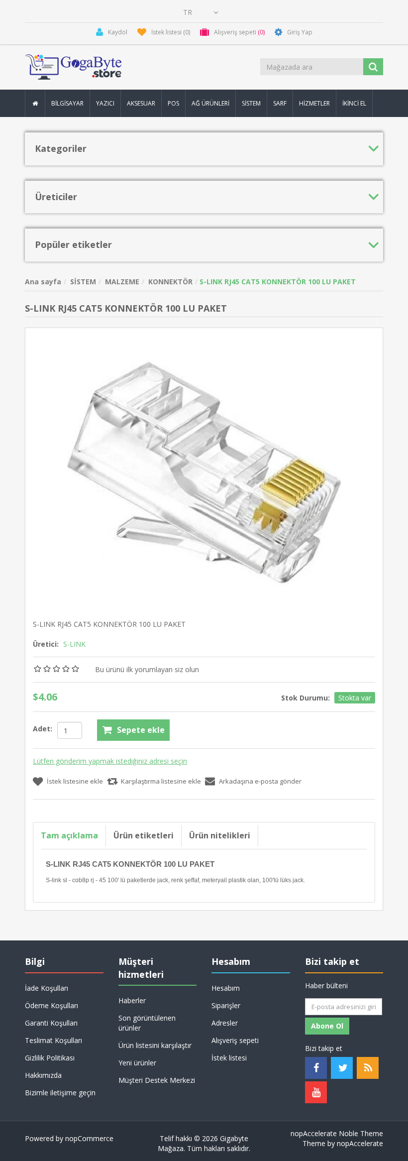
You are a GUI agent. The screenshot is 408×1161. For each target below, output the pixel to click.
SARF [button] (280, 103)
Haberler (132, 1000)
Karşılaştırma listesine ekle (161, 781)
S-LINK (74, 644)
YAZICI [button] (105, 103)
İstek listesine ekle (75, 781)
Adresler (224, 1023)
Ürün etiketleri (143, 835)
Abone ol (327, 1026)
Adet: (42, 728)
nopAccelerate (360, 1143)
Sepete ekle (141, 729)
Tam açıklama (69, 835)
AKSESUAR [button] (141, 103)
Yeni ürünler (137, 1062)
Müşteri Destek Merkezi (156, 1080)
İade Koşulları (46, 988)
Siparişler (225, 1005)
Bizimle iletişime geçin (60, 1092)
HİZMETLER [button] (314, 103)
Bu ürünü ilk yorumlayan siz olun (147, 669)
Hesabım (225, 988)
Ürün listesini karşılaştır (155, 1045)
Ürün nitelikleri (219, 835)
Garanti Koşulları (51, 1023)
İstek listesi (229, 1057)
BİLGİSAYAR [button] (67, 103)
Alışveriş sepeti (235, 1040)
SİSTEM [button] (251, 103)
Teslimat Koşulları (53, 1040)
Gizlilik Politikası (50, 1057)
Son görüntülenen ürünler (147, 1023)
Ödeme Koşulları (51, 1005)
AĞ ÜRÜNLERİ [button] (210, 103)
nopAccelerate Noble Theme (337, 1133)
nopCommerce (89, 1138)
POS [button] (173, 103)
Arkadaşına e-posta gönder (260, 781)
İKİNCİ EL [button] (354, 103)
